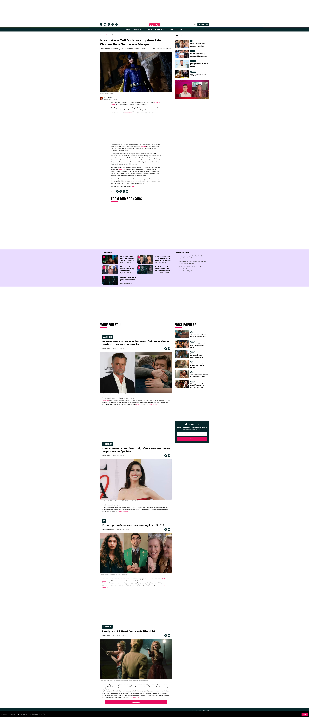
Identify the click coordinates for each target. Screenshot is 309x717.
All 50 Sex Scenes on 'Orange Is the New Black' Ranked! (199, 375)
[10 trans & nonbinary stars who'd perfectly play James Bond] (110, 270)
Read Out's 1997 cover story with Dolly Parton (198, 75)
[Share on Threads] (124, 191)
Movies (112, 35)
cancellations (128, 112)
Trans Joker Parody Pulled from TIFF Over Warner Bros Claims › (190, 268)
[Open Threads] (109, 24)
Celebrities (193, 61)
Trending (158, 29)
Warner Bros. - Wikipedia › (186, 271)
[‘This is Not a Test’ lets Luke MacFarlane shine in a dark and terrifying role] (145, 270)
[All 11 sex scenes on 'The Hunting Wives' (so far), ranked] (182, 364)
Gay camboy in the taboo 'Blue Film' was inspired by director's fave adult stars (127, 259)
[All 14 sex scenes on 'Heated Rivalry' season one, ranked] (182, 334)
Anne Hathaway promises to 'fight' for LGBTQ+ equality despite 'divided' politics (136, 450)
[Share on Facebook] (117, 191)
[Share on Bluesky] (127, 191)
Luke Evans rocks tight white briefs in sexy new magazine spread (199, 65)
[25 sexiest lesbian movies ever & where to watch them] (182, 344)
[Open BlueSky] (105, 24)
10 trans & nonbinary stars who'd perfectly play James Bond (127, 269)
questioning (122, 169)
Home (101, 35)
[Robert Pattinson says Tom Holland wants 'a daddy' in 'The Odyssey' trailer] (145, 259)
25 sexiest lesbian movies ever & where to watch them (198, 345)
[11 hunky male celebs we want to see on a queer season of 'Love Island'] (182, 44)
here (132, 186)
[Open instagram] (112, 24)
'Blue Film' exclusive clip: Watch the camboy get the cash (128, 279)
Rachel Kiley (109, 97)
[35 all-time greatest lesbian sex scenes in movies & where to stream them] (182, 354)
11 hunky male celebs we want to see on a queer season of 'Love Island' (197, 45)
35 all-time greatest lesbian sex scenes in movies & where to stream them (199, 355)
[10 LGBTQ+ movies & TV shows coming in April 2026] (136, 553)
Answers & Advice (132, 29)
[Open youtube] (116, 24)
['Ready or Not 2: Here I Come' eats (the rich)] (136, 659)
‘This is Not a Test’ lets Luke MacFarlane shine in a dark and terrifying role (163, 269)
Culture (147, 29)
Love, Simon (105, 400)
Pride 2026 (170, 29)
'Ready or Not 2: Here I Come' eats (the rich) (128, 631)
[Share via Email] (120, 191)
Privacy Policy (32, 714)
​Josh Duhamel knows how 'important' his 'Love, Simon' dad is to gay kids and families (135, 343)
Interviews (107, 443)
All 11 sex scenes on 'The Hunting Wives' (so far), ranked (197, 365)
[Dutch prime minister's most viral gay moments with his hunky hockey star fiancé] (182, 54)
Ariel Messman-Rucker (108, 529)
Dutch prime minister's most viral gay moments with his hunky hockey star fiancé (198, 56)
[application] (192, 89)
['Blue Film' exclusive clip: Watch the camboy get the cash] (110, 280)
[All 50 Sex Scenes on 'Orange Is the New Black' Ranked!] (182, 374)
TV (191, 41)
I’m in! (192, 439)
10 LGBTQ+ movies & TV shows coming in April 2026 (133, 525)
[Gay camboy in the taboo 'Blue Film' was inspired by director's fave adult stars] (110, 259)
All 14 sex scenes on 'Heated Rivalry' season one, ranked (198, 335)
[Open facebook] (101, 24)
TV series (143, 146)
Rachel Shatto (106, 635)
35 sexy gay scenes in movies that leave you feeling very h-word (197, 385)
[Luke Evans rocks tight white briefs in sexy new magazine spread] (182, 64)
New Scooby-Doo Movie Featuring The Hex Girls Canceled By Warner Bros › (192, 262)
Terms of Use (42, 714)
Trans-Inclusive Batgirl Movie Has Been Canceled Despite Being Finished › (192, 257)
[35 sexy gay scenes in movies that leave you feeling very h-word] (182, 384)
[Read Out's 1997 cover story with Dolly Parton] (182, 74)
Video (180, 29)
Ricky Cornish (106, 348)
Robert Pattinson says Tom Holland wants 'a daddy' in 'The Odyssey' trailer (163, 259)
